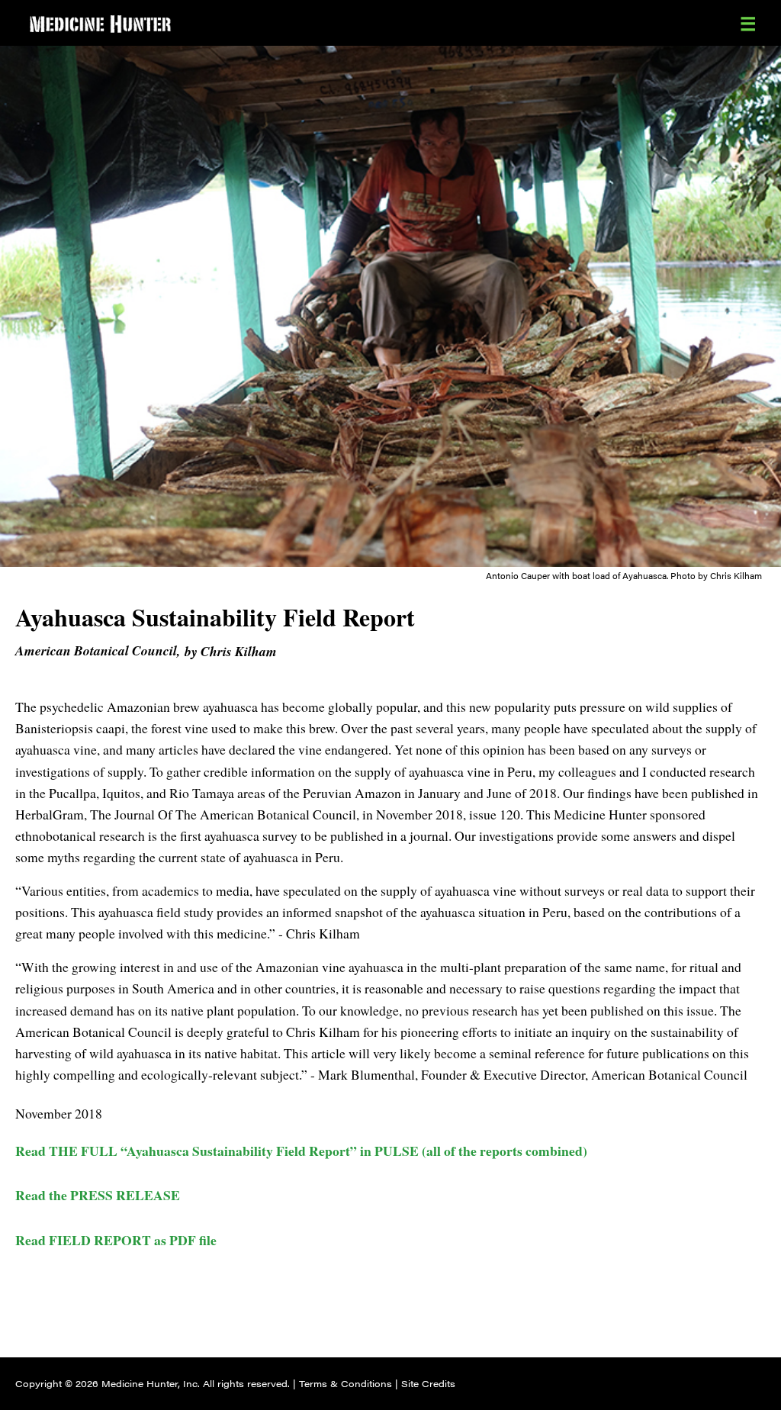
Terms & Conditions (345, 1383)
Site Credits (428, 1383)
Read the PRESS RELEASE (97, 1195)
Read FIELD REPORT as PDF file (116, 1240)
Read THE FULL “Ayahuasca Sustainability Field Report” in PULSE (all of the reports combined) (301, 1151)
